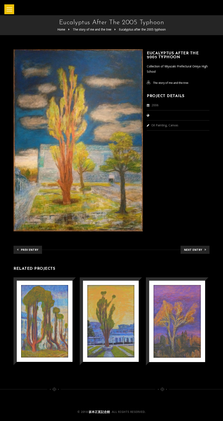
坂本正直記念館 (99, 412)
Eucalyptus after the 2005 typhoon (142, 29)
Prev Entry (30, 249)
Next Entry (193, 249)
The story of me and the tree (92, 29)
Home (61, 29)
